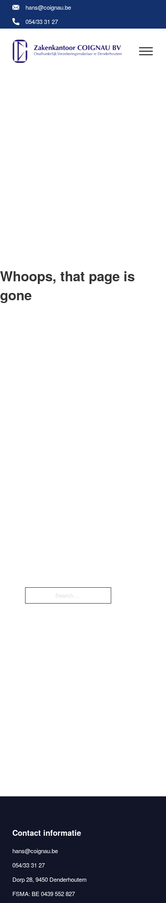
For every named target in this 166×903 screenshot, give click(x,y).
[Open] (146, 51)
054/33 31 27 (41, 21)
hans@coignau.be (48, 7)
